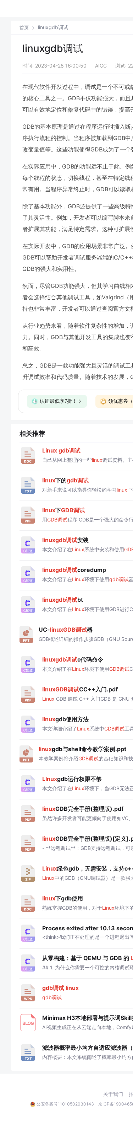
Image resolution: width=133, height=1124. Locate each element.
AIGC (101, 66)
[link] (24, 27)
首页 (24, 27)
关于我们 (113, 1094)
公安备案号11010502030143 (65, 1104)
